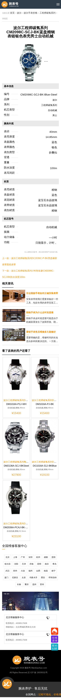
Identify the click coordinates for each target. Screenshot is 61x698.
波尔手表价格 (30, 13)
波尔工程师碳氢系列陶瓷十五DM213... (22, 462)
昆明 (39, 564)
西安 (43, 577)
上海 (15, 557)
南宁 (53, 571)
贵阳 (53, 557)
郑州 (15, 571)
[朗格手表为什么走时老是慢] (13, 315)
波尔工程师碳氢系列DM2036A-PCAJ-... (23, 523)
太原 (24, 577)
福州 (30, 571)
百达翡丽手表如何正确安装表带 (42, 293)
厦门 (6, 577)
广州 (23, 557)
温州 (34, 584)
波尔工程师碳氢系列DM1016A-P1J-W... (23, 400)
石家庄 (15, 577)
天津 (24, 564)
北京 (8, 557)
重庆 (27, 584)
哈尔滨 (7, 564)
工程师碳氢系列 (47, 13)
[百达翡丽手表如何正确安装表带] (13, 296)
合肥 (38, 571)
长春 (19, 584)
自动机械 (52, 110)
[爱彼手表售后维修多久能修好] (13, 334)
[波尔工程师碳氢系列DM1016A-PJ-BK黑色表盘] (45, 374)
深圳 (30, 557)
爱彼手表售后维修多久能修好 (41, 332)
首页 (12, 13)
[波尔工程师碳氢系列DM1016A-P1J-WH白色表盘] (16, 374)
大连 (23, 571)
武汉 (8, 571)
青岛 (54, 564)
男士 (54, 115)
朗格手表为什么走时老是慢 (39, 312)
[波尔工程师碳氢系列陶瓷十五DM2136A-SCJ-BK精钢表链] (16, 436)
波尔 (19, 13)
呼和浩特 (53, 577)
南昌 (46, 571)
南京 (47, 564)
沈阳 (16, 564)
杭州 (38, 557)
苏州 (42, 584)
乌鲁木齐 (33, 577)
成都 (46, 557)
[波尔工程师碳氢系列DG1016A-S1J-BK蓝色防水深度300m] (45, 436)
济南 (31, 564)
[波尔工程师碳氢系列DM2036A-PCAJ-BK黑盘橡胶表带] (16, 498)
